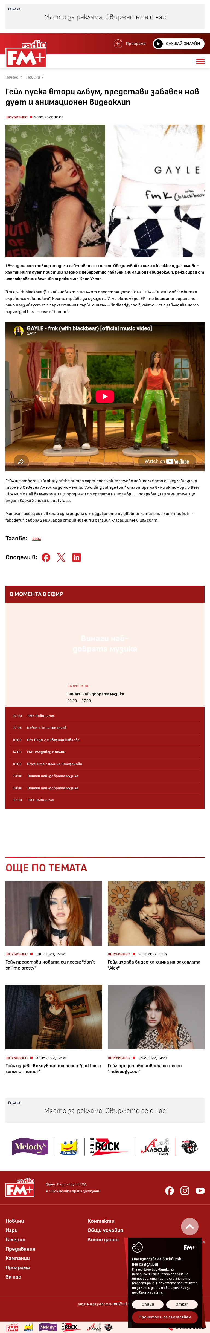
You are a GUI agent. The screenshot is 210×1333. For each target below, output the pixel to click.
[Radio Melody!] (48, 1327)
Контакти (101, 1221)
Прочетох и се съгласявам (165, 1317)
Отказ (182, 1304)
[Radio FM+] (11, 1327)
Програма (135, 43)
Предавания (20, 1249)
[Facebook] (169, 1190)
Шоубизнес (16, 117)
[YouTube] (200, 1190)
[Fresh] (28, 1327)
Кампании (17, 1258)
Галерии (15, 1239)
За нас (13, 1277)
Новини (33, 77)
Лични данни (103, 1239)
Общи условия (105, 1230)
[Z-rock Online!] (71, 1327)
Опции (148, 1304)
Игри (11, 1230)
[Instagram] (184, 1190)
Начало (11, 77)
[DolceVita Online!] (108, 1327)
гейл (36, 538)
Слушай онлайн (183, 43)
